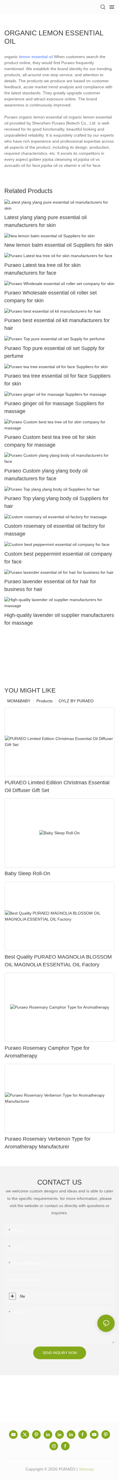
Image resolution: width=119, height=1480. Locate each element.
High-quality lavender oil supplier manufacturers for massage (59, 619)
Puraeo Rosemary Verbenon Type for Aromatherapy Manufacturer (47, 1143)
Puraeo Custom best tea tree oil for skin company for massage (50, 441)
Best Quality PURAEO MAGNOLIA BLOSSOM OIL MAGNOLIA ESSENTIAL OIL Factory (58, 960)
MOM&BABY (18, 701)
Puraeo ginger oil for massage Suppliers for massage (54, 407)
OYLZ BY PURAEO (76, 701)
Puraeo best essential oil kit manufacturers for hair (57, 324)
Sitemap (86, 1469)
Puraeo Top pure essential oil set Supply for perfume (54, 352)
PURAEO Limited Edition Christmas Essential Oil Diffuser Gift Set (57, 786)
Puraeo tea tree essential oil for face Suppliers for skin (57, 380)
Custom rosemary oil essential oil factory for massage (54, 530)
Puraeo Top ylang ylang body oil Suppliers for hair (56, 502)
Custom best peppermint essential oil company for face (58, 558)
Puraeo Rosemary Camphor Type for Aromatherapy (47, 1052)
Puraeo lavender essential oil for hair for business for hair (50, 585)
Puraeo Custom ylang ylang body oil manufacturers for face (46, 474)
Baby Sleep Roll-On (27, 873)
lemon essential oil (36, 56)
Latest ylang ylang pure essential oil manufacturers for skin (45, 221)
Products (44, 701)
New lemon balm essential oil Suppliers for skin (58, 245)
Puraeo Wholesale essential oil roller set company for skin (50, 296)
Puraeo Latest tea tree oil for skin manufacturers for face (42, 269)
